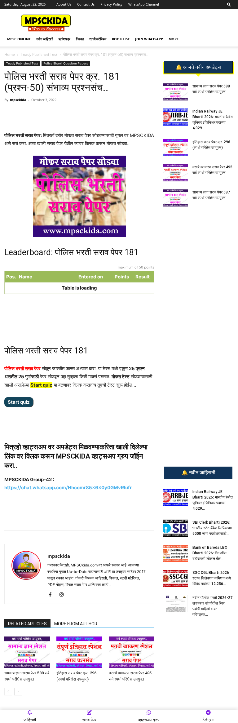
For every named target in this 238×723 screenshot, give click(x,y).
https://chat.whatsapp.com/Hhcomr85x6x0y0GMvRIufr (68, 487)
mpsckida (18, 99)
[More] (105, 114)
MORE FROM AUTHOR (75, 623)
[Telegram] (62, 114)
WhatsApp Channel (143, 4)
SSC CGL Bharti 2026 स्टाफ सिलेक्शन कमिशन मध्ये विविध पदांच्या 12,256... (211, 578)
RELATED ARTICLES (27, 623)
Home (9, 54)
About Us (63, 4)
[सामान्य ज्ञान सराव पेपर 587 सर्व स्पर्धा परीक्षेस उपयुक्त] (175, 197)
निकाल (80, 39)
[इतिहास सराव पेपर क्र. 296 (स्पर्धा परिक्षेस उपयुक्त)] (79, 652)
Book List (121, 39)
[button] (229, 4)
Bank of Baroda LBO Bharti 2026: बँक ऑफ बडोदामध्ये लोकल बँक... (209, 553)
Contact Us (86, 4)
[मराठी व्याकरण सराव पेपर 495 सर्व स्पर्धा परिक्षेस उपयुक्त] (131, 652)
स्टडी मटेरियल (97, 39)
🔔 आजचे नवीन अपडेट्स (198, 67)
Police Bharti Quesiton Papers (65, 63)
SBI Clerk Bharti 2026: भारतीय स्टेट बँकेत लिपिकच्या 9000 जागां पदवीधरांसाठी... (212, 528)
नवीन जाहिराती (44, 39)
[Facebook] (76, 114)
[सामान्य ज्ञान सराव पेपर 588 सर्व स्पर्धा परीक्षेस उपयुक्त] (27, 652)
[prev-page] (8, 691)
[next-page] (18, 691)
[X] (91, 114)
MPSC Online (19, 39)
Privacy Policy (111, 4)
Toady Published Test (39, 54)
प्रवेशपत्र (64, 39)
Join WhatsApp (149, 39)
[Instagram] (64, 595)
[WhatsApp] (48, 114)
